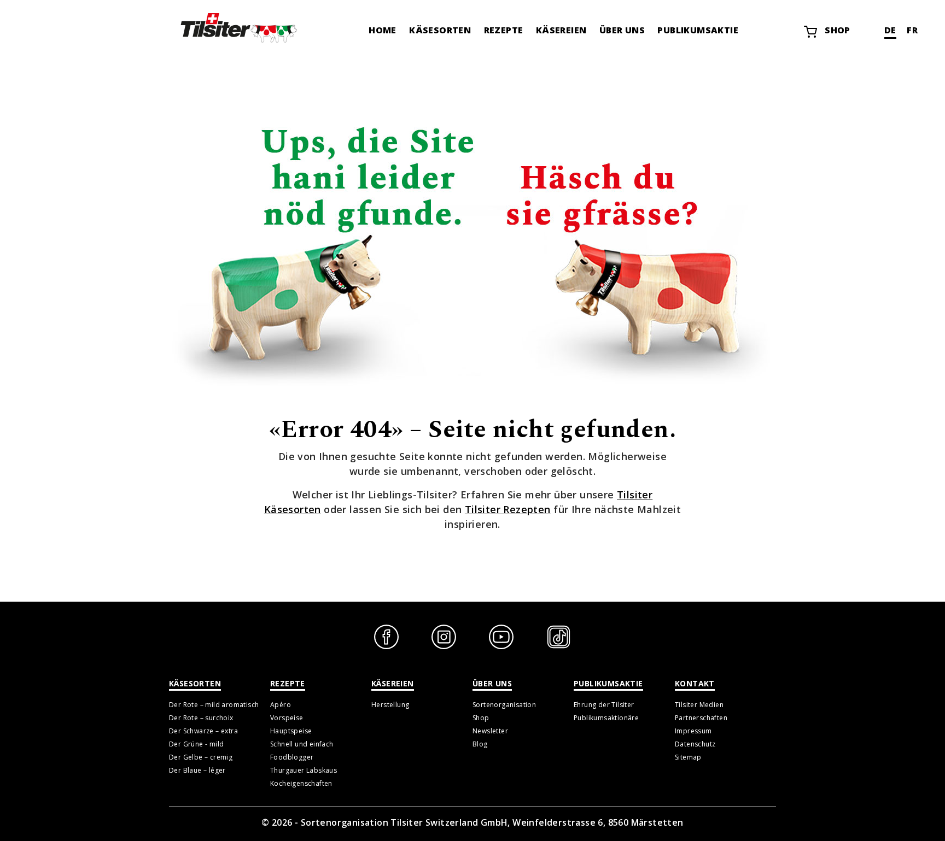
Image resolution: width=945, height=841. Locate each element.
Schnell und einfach (302, 744)
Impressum (693, 731)
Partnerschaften (701, 717)
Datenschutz (695, 744)
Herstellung (390, 704)
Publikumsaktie (697, 30)
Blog (480, 744)
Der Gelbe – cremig (200, 757)
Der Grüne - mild (196, 744)
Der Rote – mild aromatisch (214, 704)
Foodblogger (291, 757)
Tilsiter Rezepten (508, 509)
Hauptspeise (291, 731)
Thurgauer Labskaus (303, 770)
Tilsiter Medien (699, 704)
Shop (837, 30)
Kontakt (695, 683)
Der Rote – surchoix (201, 717)
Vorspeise (287, 717)
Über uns (622, 30)
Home (382, 30)
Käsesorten (440, 30)
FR (912, 30)
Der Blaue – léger (197, 770)
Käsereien (561, 30)
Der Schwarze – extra (203, 731)
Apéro (280, 704)
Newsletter (490, 731)
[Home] (237, 27)
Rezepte (503, 30)
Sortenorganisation (504, 704)
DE (890, 30)
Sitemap (688, 757)
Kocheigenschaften (301, 783)
